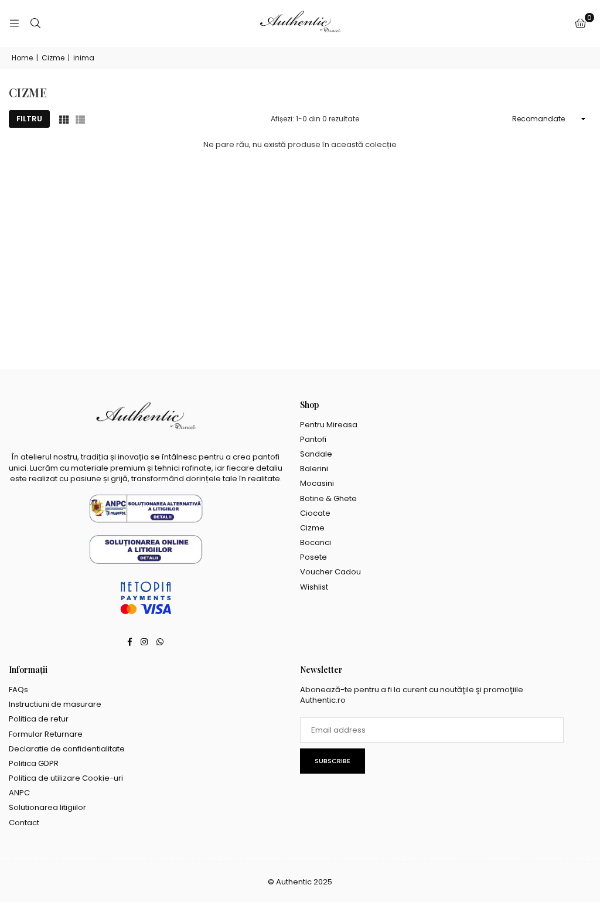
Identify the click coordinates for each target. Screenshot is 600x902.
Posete (313, 557)
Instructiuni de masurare (55, 704)
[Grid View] (64, 119)
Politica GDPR (34, 763)
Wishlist (314, 587)
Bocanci (315, 542)
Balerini (314, 468)
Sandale (316, 453)
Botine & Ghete (328, 498)
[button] (580, 23)
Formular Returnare (46, 734)
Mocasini (317, 483)
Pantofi (313, 439)
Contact (24, 822)
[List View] (80, 119)
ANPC (19, 792)
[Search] (35, 23)
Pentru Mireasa (328, 424)
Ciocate (315, 513)
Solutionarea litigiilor (47, 807)
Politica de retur (39, 718)
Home (22, 58)
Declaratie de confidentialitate (67, 748)
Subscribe (332, 760)
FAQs (18, 689)
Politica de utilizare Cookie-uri (66, 778)
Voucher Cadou (330, 571)
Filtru (29, 118)
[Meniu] (14, 23)
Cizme (53, 58)
